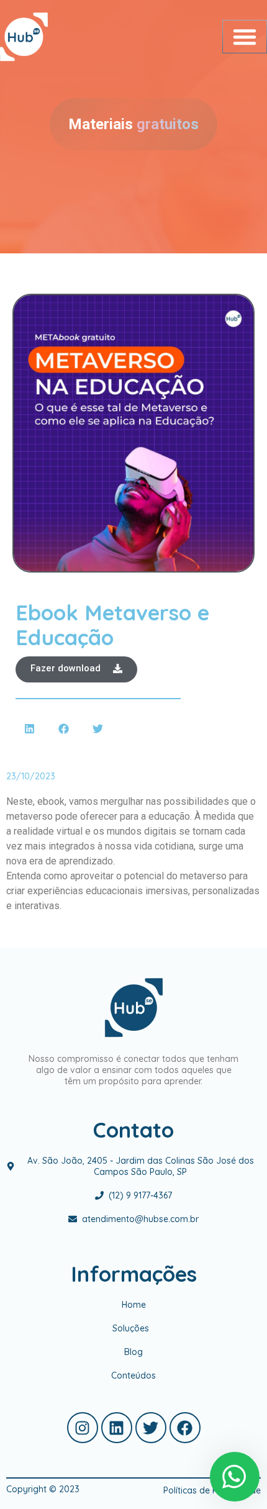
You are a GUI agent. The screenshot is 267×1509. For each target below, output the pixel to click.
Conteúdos (133, 1375)
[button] (244, 36)
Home (134, 1304)
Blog (133, 1351)
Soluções (130, 1328)
